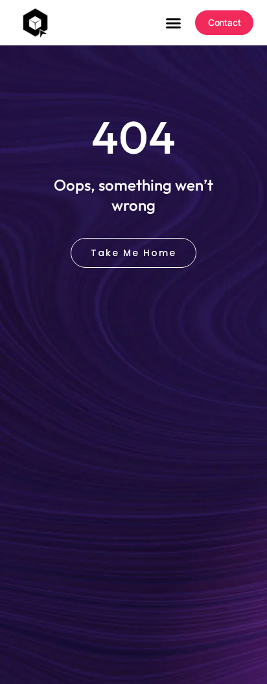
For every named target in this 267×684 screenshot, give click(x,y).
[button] (173, 22)
